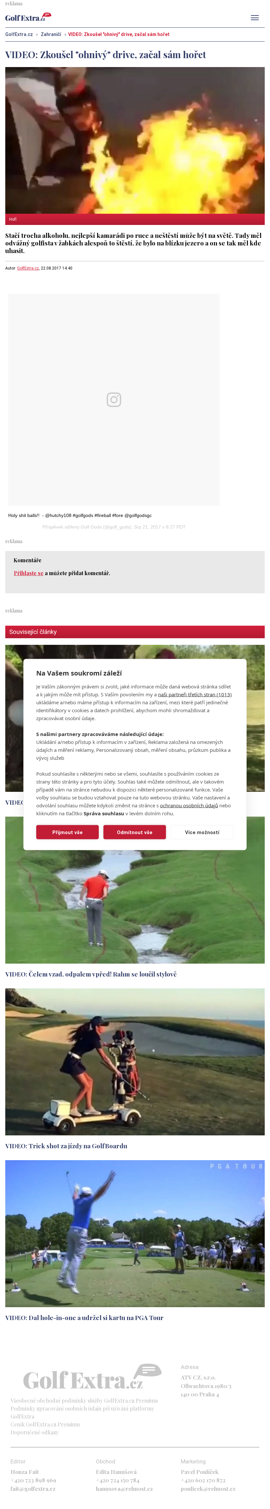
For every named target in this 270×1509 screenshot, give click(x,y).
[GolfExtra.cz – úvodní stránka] (28, 17)
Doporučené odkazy (35, 1432)
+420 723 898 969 (33, 1480)
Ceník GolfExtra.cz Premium (45, 1424)
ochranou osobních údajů (189, 805)
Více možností (202, 832)
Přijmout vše (67, 832)
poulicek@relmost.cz (208, 1488)
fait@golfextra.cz (33, 1488)
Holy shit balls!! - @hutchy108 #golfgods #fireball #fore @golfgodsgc (80, 515)
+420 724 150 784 (117, 1480)
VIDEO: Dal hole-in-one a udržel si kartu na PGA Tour (84, 1317)
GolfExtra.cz (28, 268)
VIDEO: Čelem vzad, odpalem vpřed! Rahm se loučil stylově (91, 974)
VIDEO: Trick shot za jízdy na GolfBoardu (66, 1145)
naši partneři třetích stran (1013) (195, 694)
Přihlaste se (28, 573)
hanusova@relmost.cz (124, 1488)
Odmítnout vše (134, 832)
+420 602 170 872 (203, 1480)
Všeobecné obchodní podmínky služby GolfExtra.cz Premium (84, 1400)
